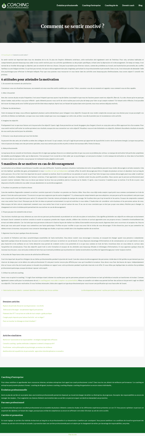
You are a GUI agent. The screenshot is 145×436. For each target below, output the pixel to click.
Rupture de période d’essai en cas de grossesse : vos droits (23, 306)
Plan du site (72, 434)
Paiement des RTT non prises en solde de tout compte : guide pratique (27, 313)
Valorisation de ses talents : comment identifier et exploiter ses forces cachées (30, 290)
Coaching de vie (111, 5)
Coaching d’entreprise (91, 5)
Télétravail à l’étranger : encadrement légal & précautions (23, 310)
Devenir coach (128, 5)
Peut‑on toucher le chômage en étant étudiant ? (19, 321)
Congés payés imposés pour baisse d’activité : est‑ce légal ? (23, 317)
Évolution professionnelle (67, 5)
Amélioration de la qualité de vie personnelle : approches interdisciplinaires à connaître (33, 351)
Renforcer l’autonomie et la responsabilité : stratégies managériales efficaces (30, 340)
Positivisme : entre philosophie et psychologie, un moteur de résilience (27, 347)
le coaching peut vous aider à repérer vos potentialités (58, 280)
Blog (140, 5)
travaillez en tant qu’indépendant (56, 171)
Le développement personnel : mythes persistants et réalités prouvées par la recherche (111, 290)
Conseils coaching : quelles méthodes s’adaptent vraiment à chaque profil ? (29, 343)
